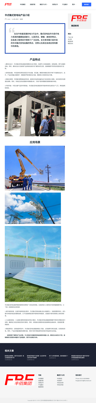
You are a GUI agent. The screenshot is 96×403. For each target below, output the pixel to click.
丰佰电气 (59, 380)
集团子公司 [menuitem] (43, 4)
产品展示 (40, 385)
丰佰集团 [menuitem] (22, 4)
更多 (73, 4)
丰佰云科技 (60, 385)
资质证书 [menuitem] (55, 4)
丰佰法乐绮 (60, 382)
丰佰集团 (40, 378)
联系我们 (86, 4)
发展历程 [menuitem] (32, 4)
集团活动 (70, 43)
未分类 (21, 19)
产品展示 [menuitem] (65, 4)
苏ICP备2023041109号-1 (60, 400)
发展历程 (40, 380)
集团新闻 (70, 41)
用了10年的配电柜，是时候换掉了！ (59, 356)
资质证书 (40, 382)
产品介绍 (70, 37)
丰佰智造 (59, 378)
